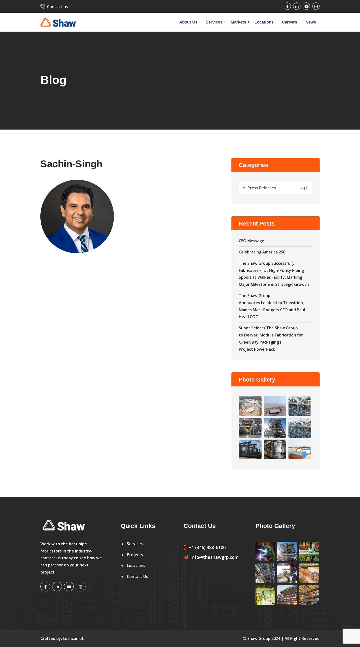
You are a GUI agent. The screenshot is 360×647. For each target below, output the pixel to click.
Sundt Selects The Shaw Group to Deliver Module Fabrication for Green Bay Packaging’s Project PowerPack (271, 338)
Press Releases (262, 188)
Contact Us (137, 576)
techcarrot (73, 638)
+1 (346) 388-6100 (207, 547)
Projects (135, 554)
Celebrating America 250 (262, 252)
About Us (188, 22)
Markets (238, 22)
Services (214, 22)
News (310, 22)
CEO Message (251, 240)
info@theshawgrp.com (215, 557)
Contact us (57, 6)
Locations (264, 22)
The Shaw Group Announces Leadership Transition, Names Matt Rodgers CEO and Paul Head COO (272, 306)
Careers (289, 22)
